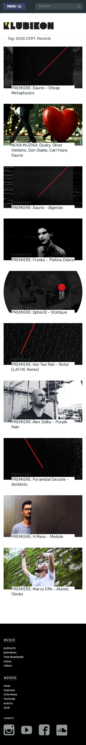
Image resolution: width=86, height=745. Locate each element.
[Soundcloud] (61, 731)
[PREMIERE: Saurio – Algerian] (43, 187)
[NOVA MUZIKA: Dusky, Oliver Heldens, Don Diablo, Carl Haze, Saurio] (43, 125)
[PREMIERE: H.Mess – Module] (43, 516)
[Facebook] (44, 731)
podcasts (10, 648)
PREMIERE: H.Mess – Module (37, 536)
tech (7, 708)
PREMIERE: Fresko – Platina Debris (42, 259)
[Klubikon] (29, 26)
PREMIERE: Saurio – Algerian (37, 207)
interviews (10, 694)
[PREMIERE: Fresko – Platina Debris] (43, 239)
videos (8, 665)
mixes (7, 661)
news (7, 686)
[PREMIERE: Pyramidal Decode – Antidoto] (43, 459)
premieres (21, 83)
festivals (9, 699)
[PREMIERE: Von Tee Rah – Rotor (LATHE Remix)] (43, 344)
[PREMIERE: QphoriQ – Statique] (43, 292)
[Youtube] (26, 731)
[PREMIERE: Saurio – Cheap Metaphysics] (43, 67)
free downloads (14, 657)
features (9, 690)
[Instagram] (9, 731)
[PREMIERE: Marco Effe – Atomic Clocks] (43, 568)
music (17, 140)
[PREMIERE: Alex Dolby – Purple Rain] (43, 401)
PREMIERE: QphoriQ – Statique (39, 312)
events (8, 703)
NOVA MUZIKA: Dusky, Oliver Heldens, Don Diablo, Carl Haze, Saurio (39, 150)
